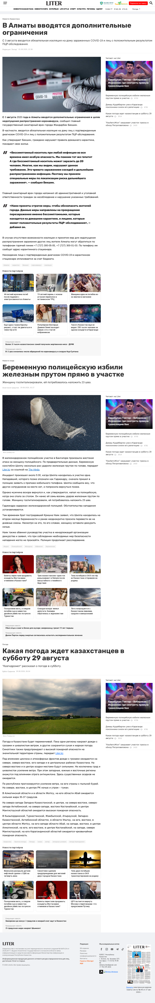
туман (40, 842)
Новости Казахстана (23, 9)
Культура (81, 9)
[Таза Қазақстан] (122, 3)
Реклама (83, 951)
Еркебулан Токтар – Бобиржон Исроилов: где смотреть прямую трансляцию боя (128, 82)
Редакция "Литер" (9, 49)
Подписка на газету (138, 3)
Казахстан (7, 842)
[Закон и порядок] (107, 3)
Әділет (99, 9)
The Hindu (33, 469)
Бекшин (25, 265)
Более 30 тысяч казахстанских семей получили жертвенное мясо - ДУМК (39, 344)
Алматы (6, 265)
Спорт (73, 9)
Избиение (39, 546)
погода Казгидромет (76, 842)
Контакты (83, 958)
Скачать (129, 987)
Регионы (91, 9)
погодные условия (59, 842)
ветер (47, 842)
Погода (32, 842)
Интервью (54, 9)
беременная (50, 546)
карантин (15, 265)
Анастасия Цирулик (10, 388)
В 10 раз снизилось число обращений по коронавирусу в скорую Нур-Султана (41, 351)
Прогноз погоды (20, 842)
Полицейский (17, 546)
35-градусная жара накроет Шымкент (23, 928)
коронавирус (36, 265)
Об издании (84, 948)
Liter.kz (6, 469)
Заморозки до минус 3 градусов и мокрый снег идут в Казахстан (35, 921)
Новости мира (41, 9)
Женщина (28, 546)
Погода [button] (135, 9)
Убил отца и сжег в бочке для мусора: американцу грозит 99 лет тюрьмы (39, 628)
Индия (6, 546)
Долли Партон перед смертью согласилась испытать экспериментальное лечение (43, 635)
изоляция (48, 265)
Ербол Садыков (8, 671)
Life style (64, 9)
